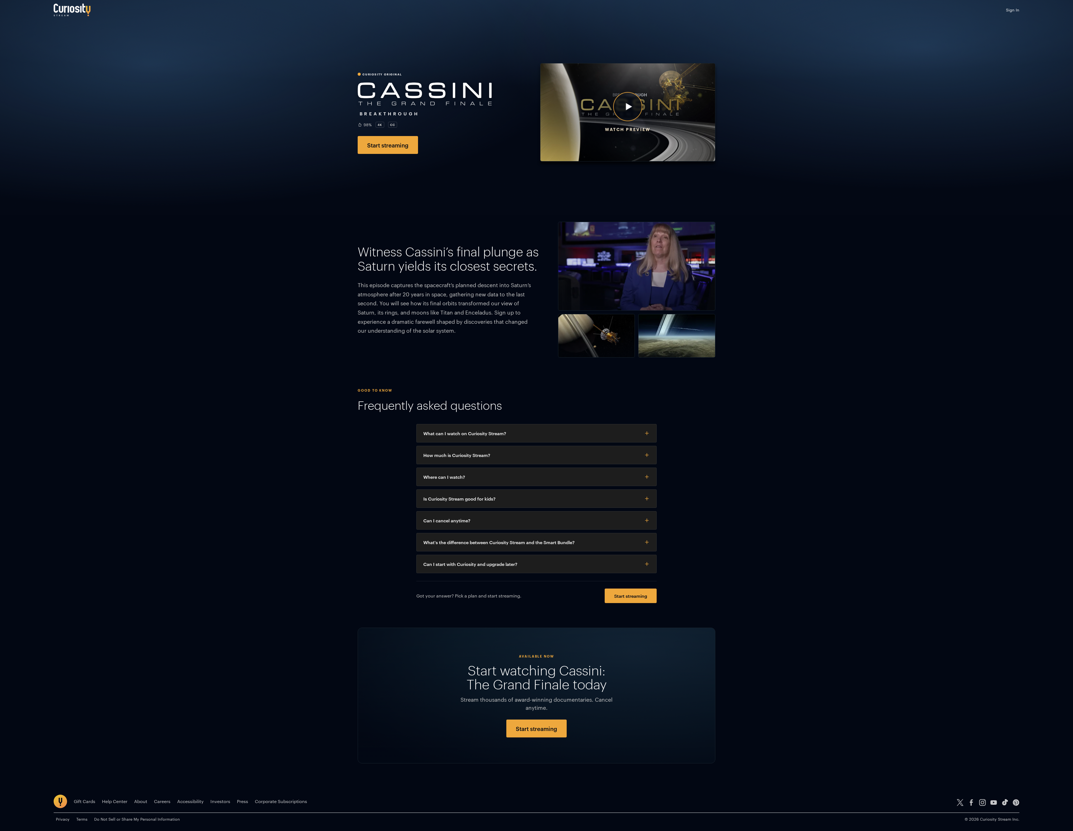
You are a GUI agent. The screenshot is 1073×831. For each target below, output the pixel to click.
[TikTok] (1004, 802)
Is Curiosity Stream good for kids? (459, 499)
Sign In (1012, 10)
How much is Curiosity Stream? (456, 455)
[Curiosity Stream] (72, 10)
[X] (960, 802)
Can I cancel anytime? (446, 520)
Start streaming (388, 145)
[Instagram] (982, 802)
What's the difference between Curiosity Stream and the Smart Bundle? (499, 542)
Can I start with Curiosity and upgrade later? (470, 564)
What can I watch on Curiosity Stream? (464, 433)
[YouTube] (993, 802)
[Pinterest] (1016, 802)
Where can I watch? (444, 477)
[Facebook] (971, 802)
